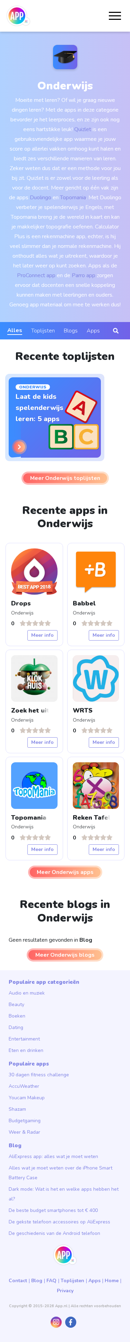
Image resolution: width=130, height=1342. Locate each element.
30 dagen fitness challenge (39, 1074)
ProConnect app (36, 275)
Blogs (71, 331)
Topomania (73, 197)
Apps (93, 331)
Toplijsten (43, 331)
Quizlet (83, 129)
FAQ (51, 1280)
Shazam (17, 1109)
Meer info (42, 635)
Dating (16, 1027)
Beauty (16, 1004)
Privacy (65, 1290)
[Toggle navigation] (114, 15)
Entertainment (24, 1039)
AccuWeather (24, 1086)
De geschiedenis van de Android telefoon (54, 1233)
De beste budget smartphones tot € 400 (53, 1210)
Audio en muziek (27, 993)
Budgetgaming (25, 1120)
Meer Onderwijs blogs (65, 955)
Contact (18, 1280)
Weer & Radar (24, 1132)
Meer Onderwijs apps (65, 872)
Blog (36, 1280)
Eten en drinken (26, 1050)
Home (112, 1280)
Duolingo (40, 197)
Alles (14, 330)
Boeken (17, 1016)
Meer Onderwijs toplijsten (65, 478)
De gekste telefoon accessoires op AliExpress (59, 1222)
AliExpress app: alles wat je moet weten (53, 1156)
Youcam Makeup (27, 1097)
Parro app (83, 275)
